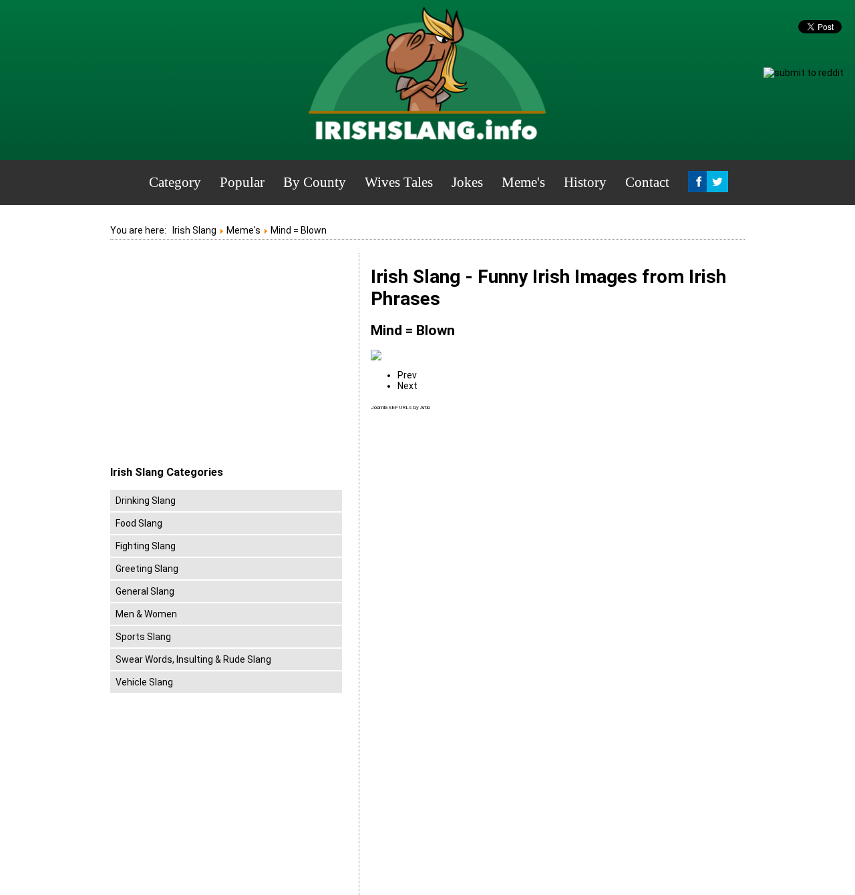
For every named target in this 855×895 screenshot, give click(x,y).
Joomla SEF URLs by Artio (400, 407)
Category (175, 182)
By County (314, 182)
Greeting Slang (147, 568)
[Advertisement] (222, 359)
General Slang (145, 591)
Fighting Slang (146, 546)
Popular (242, 182)
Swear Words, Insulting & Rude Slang (193, 659)
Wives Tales (399, 182)
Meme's (523, 182)
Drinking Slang (146, 500)
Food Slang (139, 523)
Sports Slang (143, 636)
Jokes (467, 182)
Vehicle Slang (144, 682)
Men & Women (146, 614)
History (585, 182)
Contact (647, 182)
